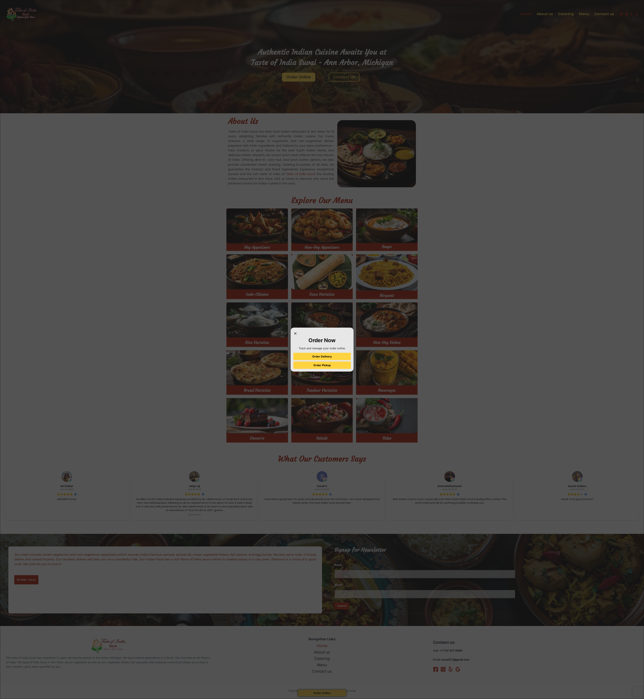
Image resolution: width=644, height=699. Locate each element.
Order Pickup (322, 365)
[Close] (295, 333)
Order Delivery (322, 356)
